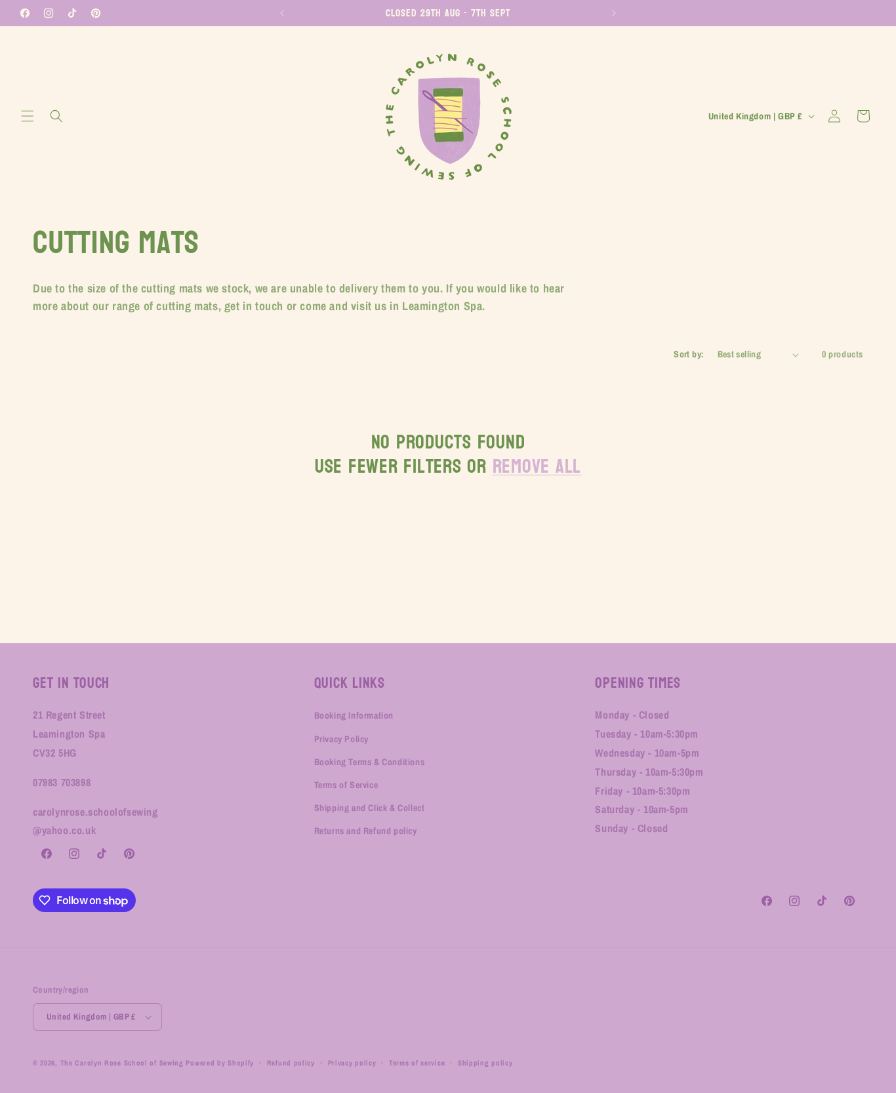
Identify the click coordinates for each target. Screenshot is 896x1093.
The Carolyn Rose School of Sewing (122, 1062)
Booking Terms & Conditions (369, 762)
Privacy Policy (341, 739)
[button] (27, 116)
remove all (537, 466)
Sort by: (689, 354)
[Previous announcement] (282, 13)
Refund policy (291, 1062)
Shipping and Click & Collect (369, 808)
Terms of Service (346, 785)
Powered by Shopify (220, 1062)
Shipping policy (485, 1062)
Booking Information (354, 715)
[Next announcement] (614, 13)
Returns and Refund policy (365, 831)
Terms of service (417, 1062)
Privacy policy (352, 1062)
